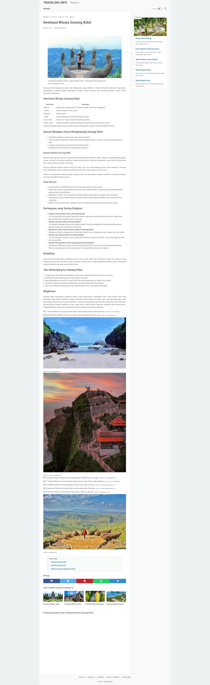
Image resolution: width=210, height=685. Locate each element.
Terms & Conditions (112, 677)
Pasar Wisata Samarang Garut (147, 49)
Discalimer (100, 677)
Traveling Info (55, 2)
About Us (82, 677)
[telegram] (117, 581)
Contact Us (91, 677)
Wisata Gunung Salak (58, 562)
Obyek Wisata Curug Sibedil (146, 59)
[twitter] (68, 581)
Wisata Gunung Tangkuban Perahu (63, 569)
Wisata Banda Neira (143, 70)
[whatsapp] (101, 581)
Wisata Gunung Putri (58, 565)
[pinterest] (84, 581)
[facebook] (51, 581)
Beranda (46, 9)
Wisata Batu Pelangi (143, 38)
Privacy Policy (126, 677)
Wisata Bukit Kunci (143, 80)
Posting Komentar (60, 28)
